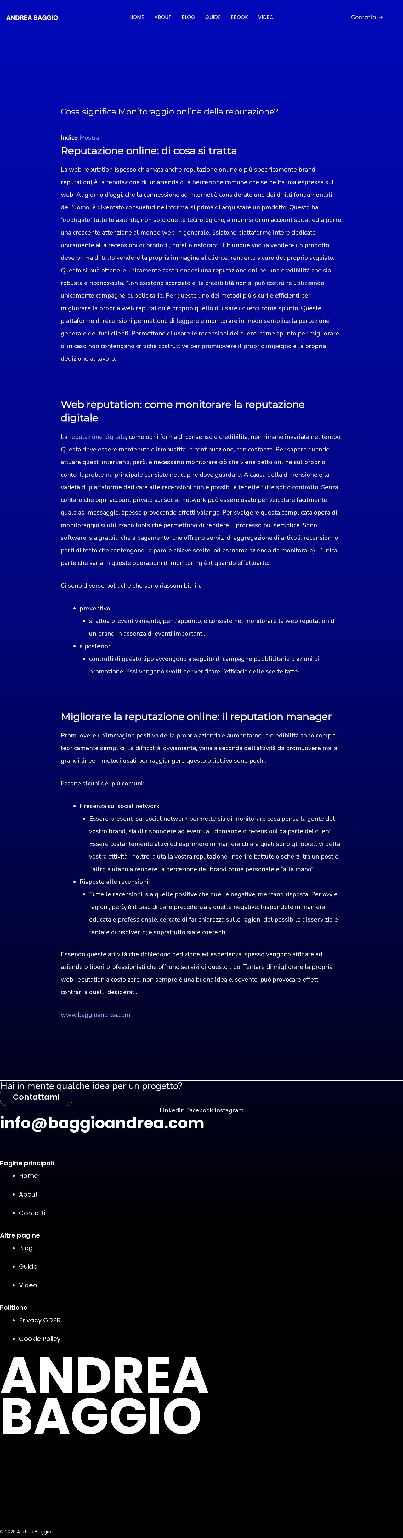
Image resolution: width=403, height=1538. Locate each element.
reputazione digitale (97, 437)
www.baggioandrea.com (95, 1015)
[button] (367, 17)
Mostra (89, 137)
